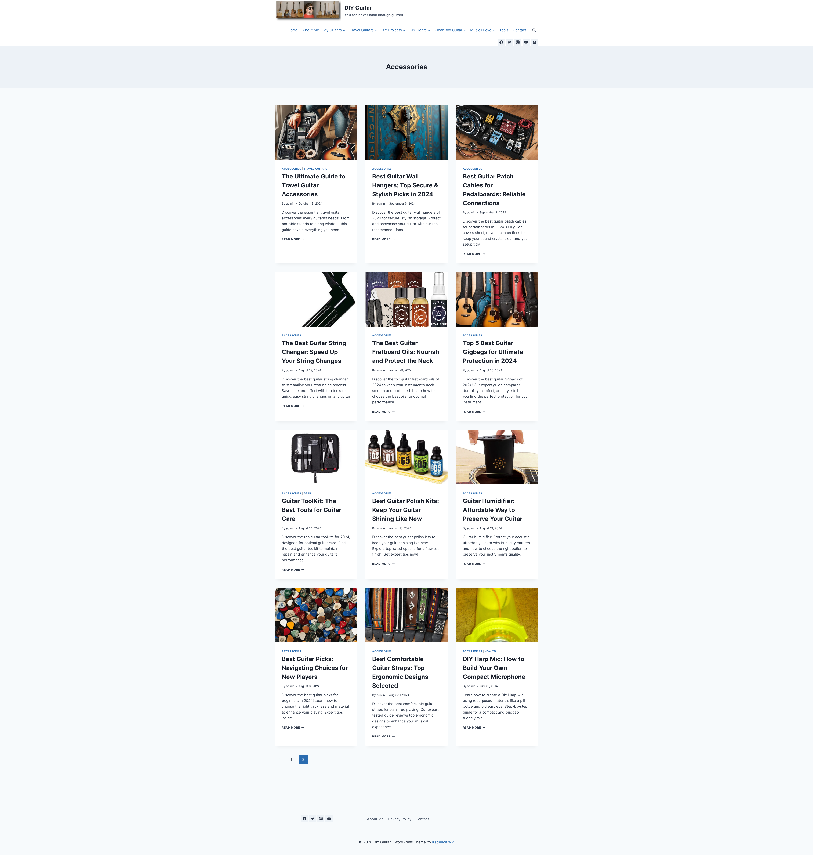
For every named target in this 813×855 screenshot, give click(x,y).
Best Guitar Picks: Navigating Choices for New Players (315, 667)
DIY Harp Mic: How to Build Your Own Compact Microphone (494, 667)
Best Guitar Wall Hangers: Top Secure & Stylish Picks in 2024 (405, 185)
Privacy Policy (399, 819)
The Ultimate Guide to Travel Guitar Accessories (313, 185)
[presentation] (316, 132)
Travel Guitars (315, 168)
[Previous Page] (279, 759)
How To (490, 651)
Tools (503, 30)
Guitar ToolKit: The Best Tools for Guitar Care (311, 509)
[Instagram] (517, 42)
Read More (293, 239)
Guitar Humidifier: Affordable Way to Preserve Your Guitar (492, 509)
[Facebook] (501, 42)
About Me (310, 30)
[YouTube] (526, 42)
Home (293, 30)
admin (290, 203)
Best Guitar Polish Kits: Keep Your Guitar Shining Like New (405, 509)
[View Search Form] (534, 30)
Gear (307, 493)
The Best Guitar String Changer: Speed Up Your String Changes (314, 351)
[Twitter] (509, 42)
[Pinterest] (534, 42)
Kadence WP (443, 842)
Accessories (291, 168)
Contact (519, 30)
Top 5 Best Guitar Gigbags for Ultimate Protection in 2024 (493, 351)
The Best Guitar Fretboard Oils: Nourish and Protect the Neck (405, 351)
